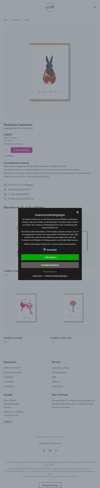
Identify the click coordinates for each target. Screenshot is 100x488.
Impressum (37, 276)
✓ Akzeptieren (50, 257)
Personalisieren (50, 272)
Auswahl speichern (50, 265)
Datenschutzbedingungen (56, 276)
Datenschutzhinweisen (67, 244)
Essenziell (51, 250)
